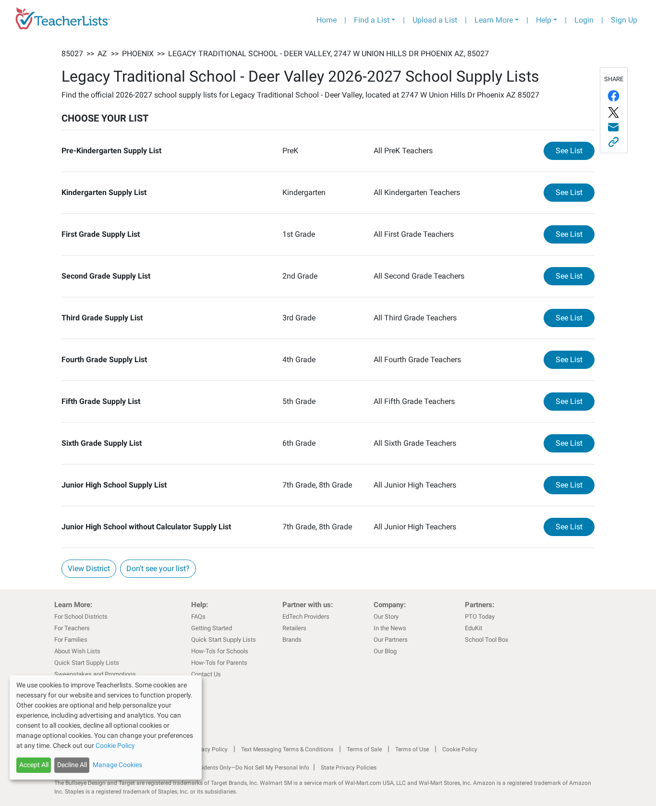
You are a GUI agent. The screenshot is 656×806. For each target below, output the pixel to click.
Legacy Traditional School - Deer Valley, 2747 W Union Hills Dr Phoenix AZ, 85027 (328, 53)
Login (584, 19)
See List (575, 150)
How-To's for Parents (219, 662)
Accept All (34, 765)
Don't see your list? (158, 568)
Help (543, 19)
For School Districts (81, 616)
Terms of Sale (364, 749)
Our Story (386, 616)
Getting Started (211, 628)
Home (326, 19)
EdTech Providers (305, 616)
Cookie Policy (459, 749)
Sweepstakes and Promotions (95, 674)
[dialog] (106, 727)
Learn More (493, 19)
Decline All (72, 765)
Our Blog (385, 651)
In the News (390, 628)
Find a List (371, 19)
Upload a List (435, 19)
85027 (72, 53)
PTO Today (480, 616)
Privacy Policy (209, 749)
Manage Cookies (117, 765)
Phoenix (138, 53)
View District (89, 568)
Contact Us (206, 674)
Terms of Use (412, 749)
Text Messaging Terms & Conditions (287, 749)
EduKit (473, 628)
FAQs (198, 616)
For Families (70, 639)
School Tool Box (486, 639)
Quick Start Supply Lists (86, 662)
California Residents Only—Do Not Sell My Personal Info (237, 767)
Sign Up (624, 19)
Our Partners (391, 639)
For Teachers (72, 628)
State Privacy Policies (349, 767)
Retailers (294, 628)
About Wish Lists (77, 651)
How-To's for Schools (219, 651)
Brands (292, 639)
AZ (102, 53)
